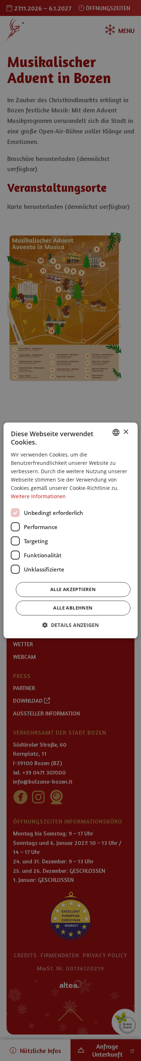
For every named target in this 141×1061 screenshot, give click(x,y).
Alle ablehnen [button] (73, 608)
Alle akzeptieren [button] (73, 589)
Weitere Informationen (38, 496)
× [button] (125, 432)
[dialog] (71, 530)
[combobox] (115, 432)
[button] (70, 625)
